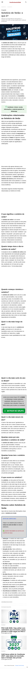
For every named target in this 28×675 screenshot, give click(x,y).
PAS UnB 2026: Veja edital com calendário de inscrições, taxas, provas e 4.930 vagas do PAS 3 (13, 629)
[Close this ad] (27, 667)
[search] (26, 2)
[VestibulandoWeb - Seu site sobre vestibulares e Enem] (15, 2)
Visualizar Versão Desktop (19, 665)
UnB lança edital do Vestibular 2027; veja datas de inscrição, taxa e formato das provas (13, 656)
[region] (11, 68)
